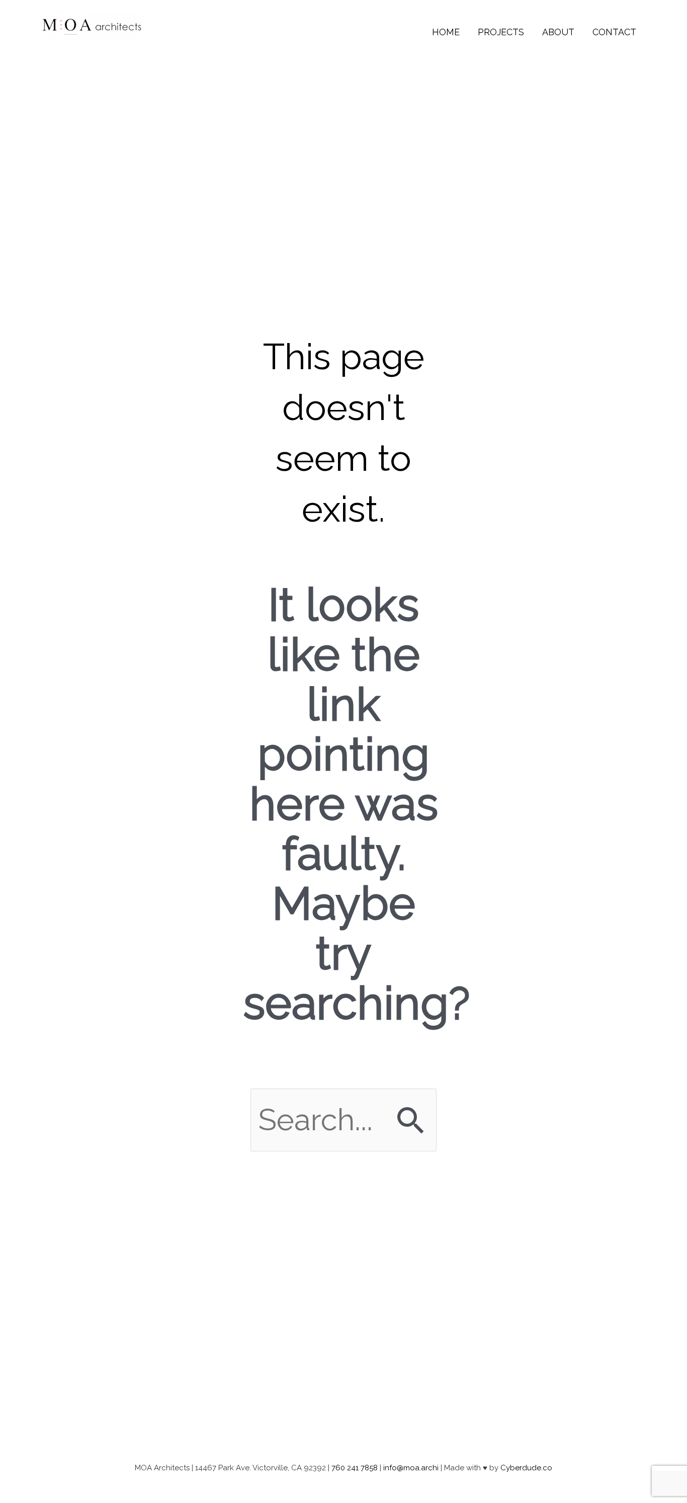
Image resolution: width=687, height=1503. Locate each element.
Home (446, 32)
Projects (501, 32)
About (558, 32)
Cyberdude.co (526, 1467)
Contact (614, 32)
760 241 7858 (354, 1467)
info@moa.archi (411, 1467)
